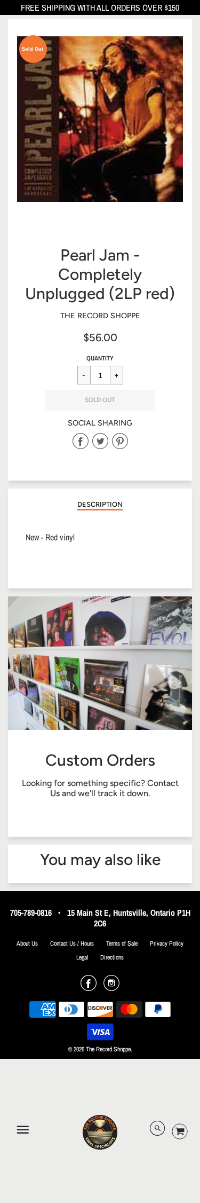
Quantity (100, 358)
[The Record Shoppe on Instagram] (111, 987)
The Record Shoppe (100, 315)
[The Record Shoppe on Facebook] (89, 987)
